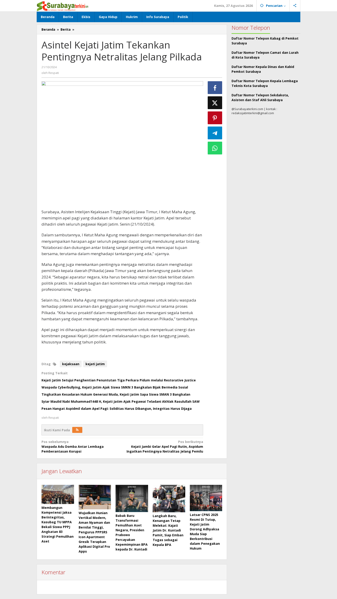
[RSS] (77, 430)
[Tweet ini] (215, 102)
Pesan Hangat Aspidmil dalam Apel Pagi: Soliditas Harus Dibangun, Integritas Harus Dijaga (116, 408)
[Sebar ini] (215, 87)
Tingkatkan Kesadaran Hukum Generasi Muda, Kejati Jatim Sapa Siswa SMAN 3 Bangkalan (115, 394)
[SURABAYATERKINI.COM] (63, 5)
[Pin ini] (215, 117)
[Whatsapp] (215, 148)
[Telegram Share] (215, 133)
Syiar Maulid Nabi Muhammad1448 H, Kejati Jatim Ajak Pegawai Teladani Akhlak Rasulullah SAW (120, 401)
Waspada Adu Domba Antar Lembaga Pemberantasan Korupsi (72, 446)
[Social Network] (295, 5)
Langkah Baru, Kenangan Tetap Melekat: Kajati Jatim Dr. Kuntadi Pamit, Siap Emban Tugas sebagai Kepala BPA (168, 530)
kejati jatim (95, 364)
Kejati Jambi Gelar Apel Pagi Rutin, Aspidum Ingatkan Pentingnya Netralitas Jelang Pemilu (165, 446)
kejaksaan (70, 364)
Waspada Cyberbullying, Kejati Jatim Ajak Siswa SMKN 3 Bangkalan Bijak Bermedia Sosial (114, 387)
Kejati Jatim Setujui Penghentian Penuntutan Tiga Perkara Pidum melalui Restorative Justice (118, 380)
